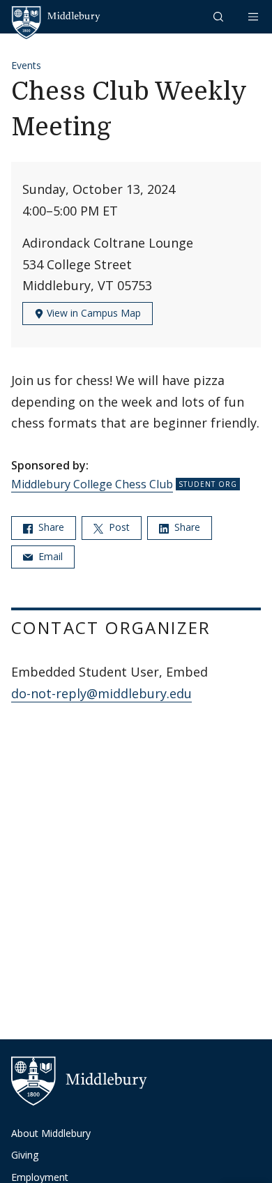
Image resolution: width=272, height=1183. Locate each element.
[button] (219, 16)
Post (118, 527)
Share (50, 527)
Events (26, 65)
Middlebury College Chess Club (92, 484)
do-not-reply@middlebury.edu (101, 693)
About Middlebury (51, 1133)
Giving (24, 1154)
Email (49, 556)
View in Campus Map (92, 312)
